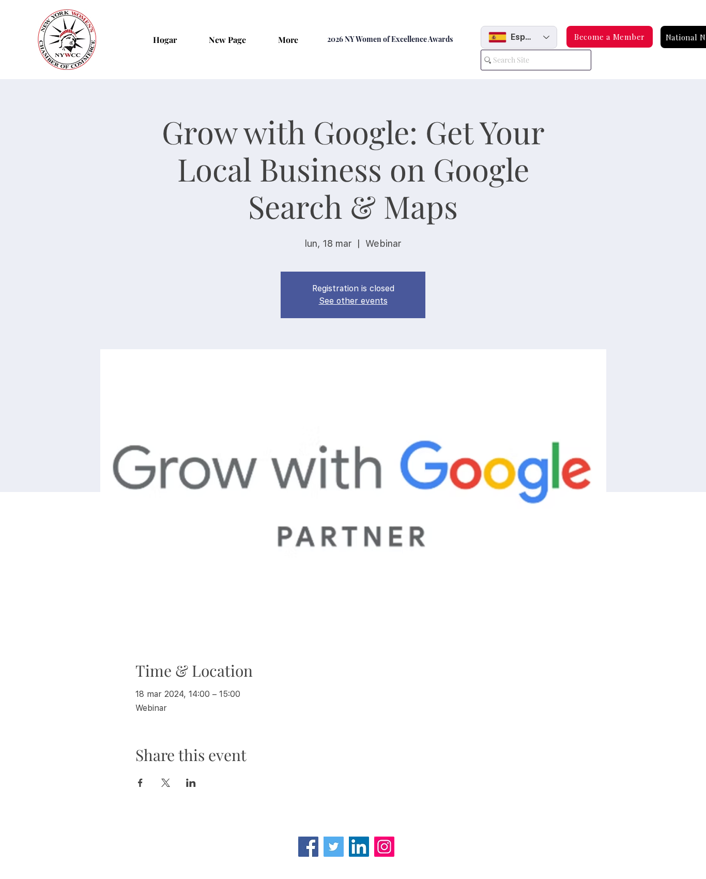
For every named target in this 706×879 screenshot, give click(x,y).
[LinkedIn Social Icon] (359, 847)
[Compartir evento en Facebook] (140, 783)
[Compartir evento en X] (166, 783)
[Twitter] (334, 847)
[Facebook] (308, 847)
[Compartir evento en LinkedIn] (191, 783)
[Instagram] (384, 847)
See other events (353, 301)
